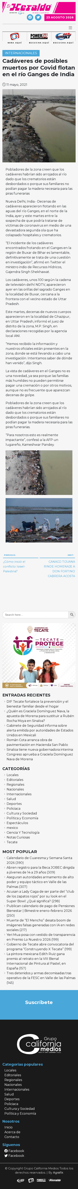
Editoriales (15, 780)
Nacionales (15, 789)
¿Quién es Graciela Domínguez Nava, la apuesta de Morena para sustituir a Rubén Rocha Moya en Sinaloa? (40, 716)
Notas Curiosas (18, 837)
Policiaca (13, 808)
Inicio (8, 1127)
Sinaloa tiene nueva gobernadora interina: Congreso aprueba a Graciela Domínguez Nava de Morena (40, 754)
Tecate (12, 842)
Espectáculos (17, 823)
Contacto (11, 1137)
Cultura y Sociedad (22, 813)
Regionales (15, 784)
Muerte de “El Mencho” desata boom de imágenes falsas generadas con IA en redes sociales (41, 925)
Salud (11, 799)
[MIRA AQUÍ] (14, 36)
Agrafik (58, 1172)
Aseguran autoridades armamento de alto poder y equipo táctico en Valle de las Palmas (40, 882)
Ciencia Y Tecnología (23, 832)
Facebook (16, 1151)
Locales (12, 775)
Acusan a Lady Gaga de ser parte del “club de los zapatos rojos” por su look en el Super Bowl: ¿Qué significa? (40, 896)
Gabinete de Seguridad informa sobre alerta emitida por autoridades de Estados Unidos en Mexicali (40, 730)
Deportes (14, 804)
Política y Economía (22, 818)
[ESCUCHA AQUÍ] (39, 36)
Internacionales (21, 53)
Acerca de (12, 1132)
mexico (12, 828)
